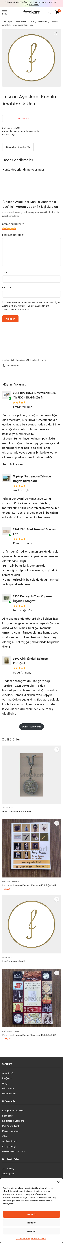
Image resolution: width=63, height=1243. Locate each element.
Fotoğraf (7, 1115)
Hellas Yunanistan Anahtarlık (16, 811)
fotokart (31, 11)
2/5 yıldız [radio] (6, 228)
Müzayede (8, 1088)
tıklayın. (34, 5)
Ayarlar (31, 1231)
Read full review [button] (12, 464)
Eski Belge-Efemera (10, 882)
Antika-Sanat (9, 1141)
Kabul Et (31, 1214)
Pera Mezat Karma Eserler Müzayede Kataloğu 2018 (29, 1035)
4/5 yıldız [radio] (12, 228)
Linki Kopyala (12, 365)
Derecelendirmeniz (13, 224)
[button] (58, 1182)
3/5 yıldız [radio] (9, 228)
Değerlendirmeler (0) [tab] (18, 147)
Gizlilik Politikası (38, 1238)
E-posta (7, 287)
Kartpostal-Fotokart (13, 1110)
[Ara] (49, 12)
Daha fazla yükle (31, 726)
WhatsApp (20, 360)
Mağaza (6, 1078)
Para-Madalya (10, 1131)
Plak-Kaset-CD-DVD (13, 1151)
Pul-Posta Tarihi (11, 1125)
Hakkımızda (9, 1093)
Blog (4, 1083)
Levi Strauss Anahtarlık (14, 961)
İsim (5, 272)
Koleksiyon (21, 21)
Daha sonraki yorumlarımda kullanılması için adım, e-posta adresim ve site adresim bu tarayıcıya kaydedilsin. (31, 306)
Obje (32, 21)
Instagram (8, 1173)
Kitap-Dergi (9, 1146)
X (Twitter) (8, 1168)
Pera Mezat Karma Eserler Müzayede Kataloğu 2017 (29, 885)
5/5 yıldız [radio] (14, 228)
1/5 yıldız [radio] (3, 228)
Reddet (31, 1222)
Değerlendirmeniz (13, 235)
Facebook (34, 360)
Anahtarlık (42, 21)
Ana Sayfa (7, 21)
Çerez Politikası (23, 1238)
